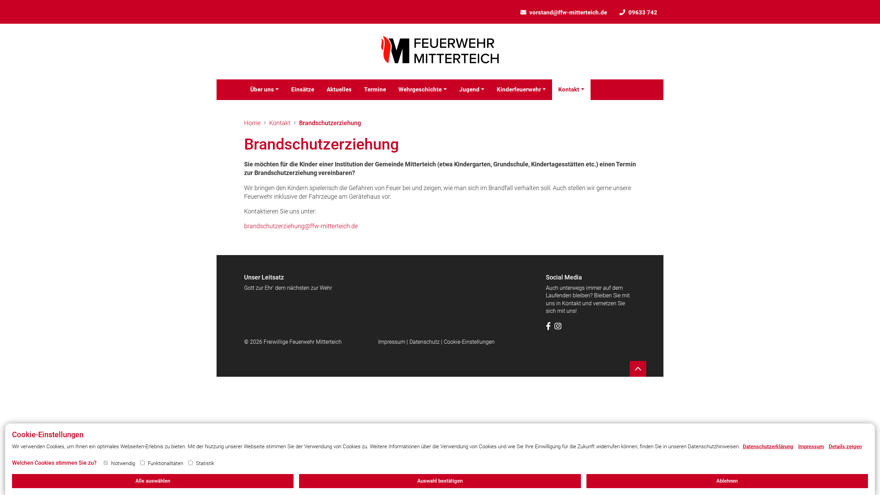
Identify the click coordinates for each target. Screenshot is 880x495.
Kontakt (568, 89)
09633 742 (642, 12)
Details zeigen (845, 446)
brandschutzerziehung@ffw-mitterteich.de (301, 226)
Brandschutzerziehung (330, 122)
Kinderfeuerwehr (519, 89)
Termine (375, 89)
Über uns (262, 89)
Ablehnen (727, 481)
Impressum (391, 342)
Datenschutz (424, 342)
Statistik (205, 463)
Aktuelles (339, 89)
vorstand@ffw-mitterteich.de (568, 12)
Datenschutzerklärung (768, 446)
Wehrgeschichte (420, 89)
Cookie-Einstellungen (469, 342)
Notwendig (123, 463)
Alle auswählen (152, 481)
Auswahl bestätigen (440, 481)
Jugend (469, 89)
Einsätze (302, 89)
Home (252, 122)
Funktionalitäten (165, 463)
